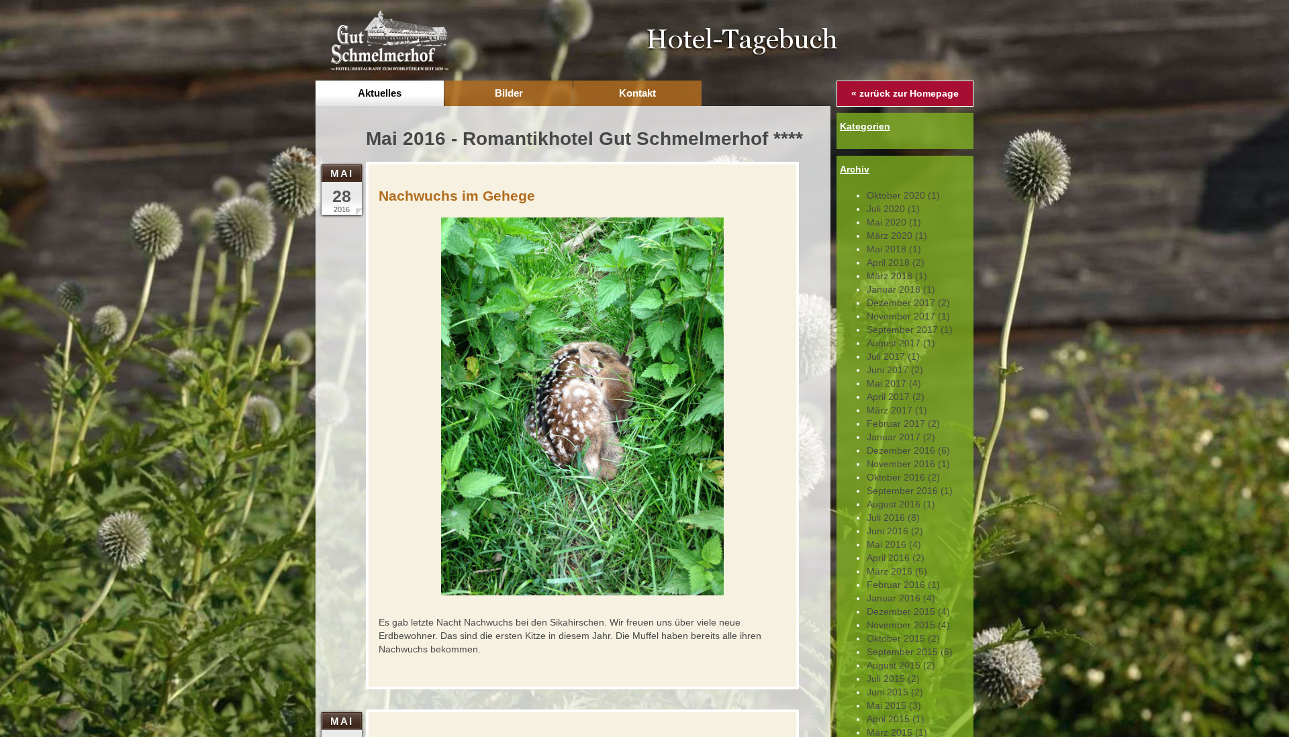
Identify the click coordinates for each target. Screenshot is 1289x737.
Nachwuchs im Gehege (457, 195)
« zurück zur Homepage (905, 93)
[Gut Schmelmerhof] (389, 39)
